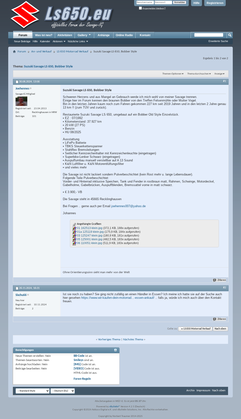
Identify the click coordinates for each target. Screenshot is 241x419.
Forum (23, 35)
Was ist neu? (43, 35)
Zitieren (221, 280)
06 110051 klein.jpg (89, 243)
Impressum (203, 390)
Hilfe (196, 3)
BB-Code (79, 355)
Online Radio (124, 35)
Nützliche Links (76, 41)
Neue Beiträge (22, 41)
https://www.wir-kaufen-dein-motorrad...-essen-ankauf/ (117, 297)
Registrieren (215, 3)
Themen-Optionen (171, 74)
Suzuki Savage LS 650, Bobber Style (48, 66)
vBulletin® (114, 406)
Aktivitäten (64, 35)
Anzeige (218, 74)
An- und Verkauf (41, 51)
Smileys (78, 360)
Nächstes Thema (133, 339)
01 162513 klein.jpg (89, 228)
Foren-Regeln (82, 378)
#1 (224, 81)
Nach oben (220, 329)
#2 (224, 287)
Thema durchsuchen (198, 74)
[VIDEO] (79, 368)
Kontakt (145, 35)
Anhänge (104, 35)
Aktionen (58, 41)
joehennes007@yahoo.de (128, 206)
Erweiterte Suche (218, 41)
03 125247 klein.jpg (89, 235)
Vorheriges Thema (109, 339)
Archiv (190, 390)
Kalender (45, 41)
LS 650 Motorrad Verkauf (72, 51)
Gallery (82, 35)
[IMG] (77, 364)
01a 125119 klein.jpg (90, 231)
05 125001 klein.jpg (89, 239)
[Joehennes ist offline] (21, 101)
